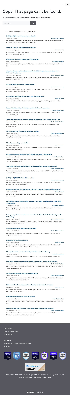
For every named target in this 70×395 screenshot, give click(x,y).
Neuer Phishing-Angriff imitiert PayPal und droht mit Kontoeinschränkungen (30, 308)
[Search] (33, 23)
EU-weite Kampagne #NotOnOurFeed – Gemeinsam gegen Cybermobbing (29, 154)
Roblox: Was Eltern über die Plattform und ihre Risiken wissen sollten (27, 108)
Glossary (7, 346)
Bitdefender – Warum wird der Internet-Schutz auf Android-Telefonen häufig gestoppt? (33, 189)
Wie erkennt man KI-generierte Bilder (18, 143)
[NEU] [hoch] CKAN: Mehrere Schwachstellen (20, 178)
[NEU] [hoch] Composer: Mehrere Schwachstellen (22, 273)
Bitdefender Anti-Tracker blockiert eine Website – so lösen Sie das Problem (29, 285)
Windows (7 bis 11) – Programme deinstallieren (21, 47)
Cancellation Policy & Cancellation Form (17, 343)
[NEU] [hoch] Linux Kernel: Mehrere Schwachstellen (22, 131)
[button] (62, 4)
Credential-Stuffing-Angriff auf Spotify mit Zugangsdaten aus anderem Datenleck (31, 166)
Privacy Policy (8, 334)
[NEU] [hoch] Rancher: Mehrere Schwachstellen (21, 228)
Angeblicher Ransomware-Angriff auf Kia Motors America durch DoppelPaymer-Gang (33, 119)
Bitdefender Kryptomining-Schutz (17, 240)
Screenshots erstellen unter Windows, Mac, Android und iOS (25, 96)
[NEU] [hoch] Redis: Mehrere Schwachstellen (20, 84)
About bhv (7, 340)
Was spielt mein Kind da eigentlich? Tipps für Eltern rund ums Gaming (28, 252)
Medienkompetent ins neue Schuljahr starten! (20, 296)
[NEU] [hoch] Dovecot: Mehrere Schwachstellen (21, 36)
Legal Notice (8, 328)
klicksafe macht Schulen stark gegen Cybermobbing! (22, 59)
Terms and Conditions (11, 331)
